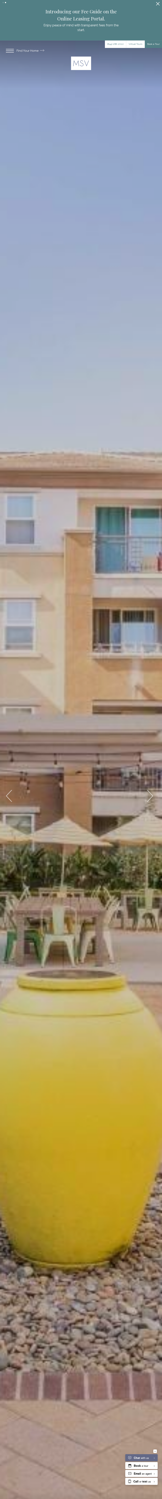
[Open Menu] (10, 46)
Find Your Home (28, 46)
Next (149, 791)
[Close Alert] (158, 5)
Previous (9, 791)
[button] (3, 2)
